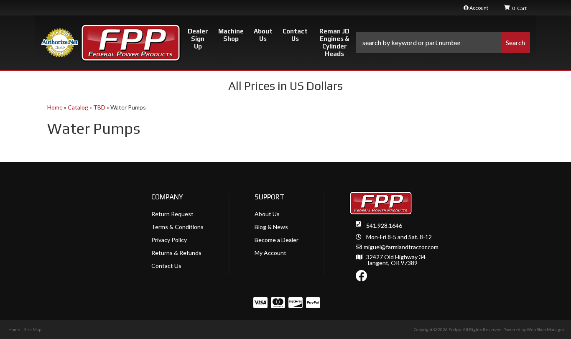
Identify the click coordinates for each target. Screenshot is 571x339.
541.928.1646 (384, 225)
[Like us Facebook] (361, 277)
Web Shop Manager (545, 329)
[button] (443, 42)
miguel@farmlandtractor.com (401, 247)
